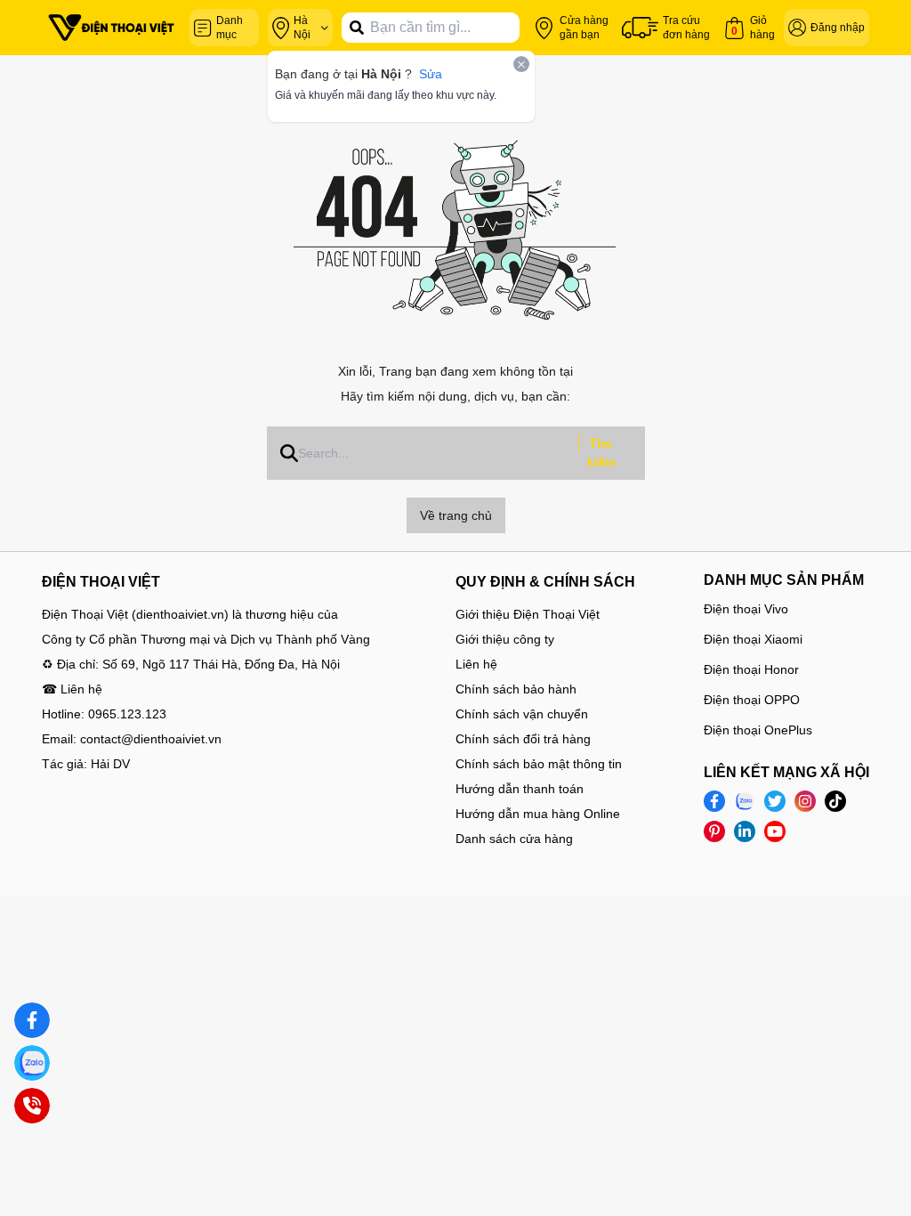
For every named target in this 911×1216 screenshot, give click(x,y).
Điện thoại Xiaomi (753, 639)
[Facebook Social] (714, 801)
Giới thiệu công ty (505, 639)
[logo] (111, 27)
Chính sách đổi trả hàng (523, 739)
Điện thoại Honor (751, 669)
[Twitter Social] (775, 801)
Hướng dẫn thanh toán (520, 789)
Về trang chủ (456, 515)
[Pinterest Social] (714, 831)
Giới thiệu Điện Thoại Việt (528, 614)
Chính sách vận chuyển (522, 714)
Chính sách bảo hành (516, 689)
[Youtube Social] (775, 831)
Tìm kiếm (601, 452)
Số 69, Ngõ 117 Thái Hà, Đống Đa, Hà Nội (221, 664)
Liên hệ (476, 664)
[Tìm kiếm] (357, 28)
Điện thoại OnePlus (758, 730)
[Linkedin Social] (744, 831)
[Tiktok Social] (835, 801)
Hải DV (110, 764)
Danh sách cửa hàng (514, 838)
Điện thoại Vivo (746, 609)
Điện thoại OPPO (752, 700)
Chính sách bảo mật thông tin (539, 764)
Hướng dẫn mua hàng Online (538, 814)
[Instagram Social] (805, 801)
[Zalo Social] (744, 801)
